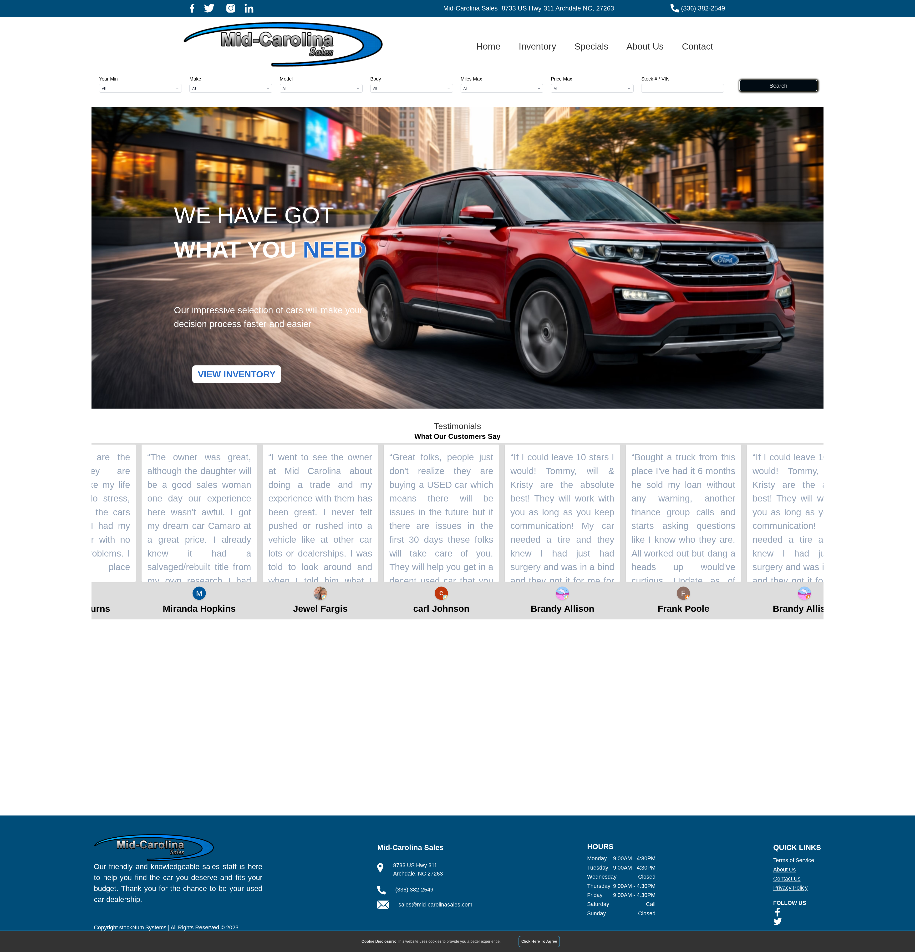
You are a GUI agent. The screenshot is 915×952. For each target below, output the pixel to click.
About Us (645, 46)
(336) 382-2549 (703, 8)
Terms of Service (793, 860)
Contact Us (787, 879)
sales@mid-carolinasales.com (435, 904)
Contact (697, 46)
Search (778, 85)
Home (488, 46)
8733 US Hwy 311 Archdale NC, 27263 (558, 8)
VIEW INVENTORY (236, 374)
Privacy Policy (790, 888)
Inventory (537, 46)
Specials (591, 46)
